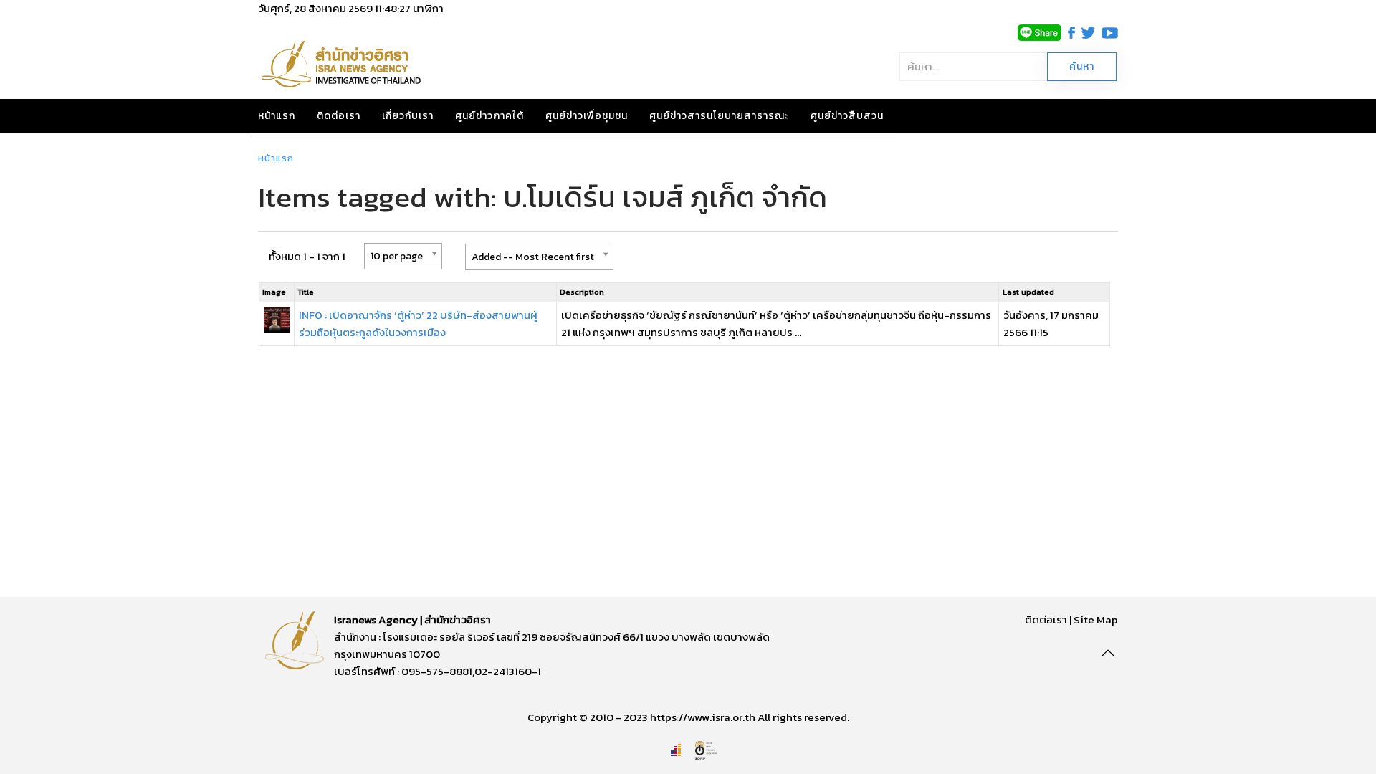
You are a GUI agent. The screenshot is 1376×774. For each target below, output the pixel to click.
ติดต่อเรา (338, 115)
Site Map (1096, 619)
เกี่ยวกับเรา (408, 115)
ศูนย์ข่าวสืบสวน (847, 115)
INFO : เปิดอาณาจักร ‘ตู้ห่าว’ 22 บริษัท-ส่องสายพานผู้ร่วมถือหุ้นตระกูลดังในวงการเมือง (418, 323)
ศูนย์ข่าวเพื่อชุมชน (586, 115)
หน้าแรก (276, 115)
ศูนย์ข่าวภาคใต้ (489, 115)
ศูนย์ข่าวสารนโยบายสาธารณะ (719, 115)
